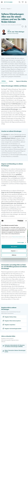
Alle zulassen (14, 246)
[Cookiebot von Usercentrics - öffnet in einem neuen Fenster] (17, 221)
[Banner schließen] (26, 220)
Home (4, 8)
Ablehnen (14, 255)
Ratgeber (9, 8)
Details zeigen (21, 242)
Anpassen (13, 250)
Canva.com (25, 55)
